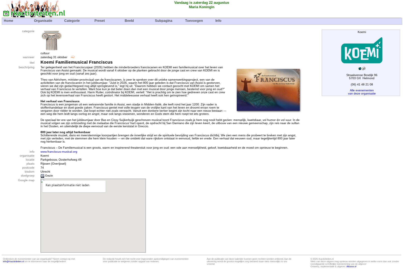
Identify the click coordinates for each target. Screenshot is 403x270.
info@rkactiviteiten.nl (13, 261)
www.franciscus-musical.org (59, 151)
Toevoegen (194, 20)
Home (8, 20)
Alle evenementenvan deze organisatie (362, 92)
